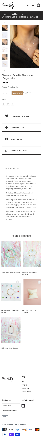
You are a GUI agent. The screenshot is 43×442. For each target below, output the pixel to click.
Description (12, 169)
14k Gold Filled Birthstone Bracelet (10, 311)
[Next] (36, 46)
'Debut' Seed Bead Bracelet (10, 272)
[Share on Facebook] (3, 104)
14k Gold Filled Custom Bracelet (30, 311)
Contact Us (25, 388)
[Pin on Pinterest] (12, 104)
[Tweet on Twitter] (8, 104)
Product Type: (7, 87)
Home (4, 14)
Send (5, 416)
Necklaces (15, 14)
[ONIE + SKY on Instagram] (23, 406)
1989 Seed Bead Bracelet (9, 348)
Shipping (24, 385)
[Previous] (12, 46)
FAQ (23, 381)
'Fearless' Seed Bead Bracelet (29, 273)
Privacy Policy (26, 391)
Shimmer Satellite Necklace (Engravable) (20, 17)
